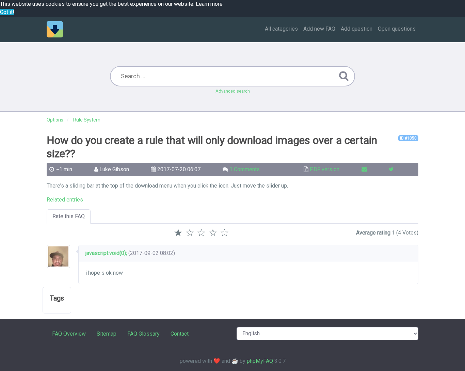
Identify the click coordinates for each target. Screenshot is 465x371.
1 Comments (244, 169)
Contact (180, 333)
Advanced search (232, 91)
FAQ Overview (69, 333)
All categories (281, 29)
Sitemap (106, 333)
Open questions (397, 29)
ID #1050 (408, 138)
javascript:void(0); (106, 253)
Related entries (65, 199)
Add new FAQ (319, 29)
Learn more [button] (209, 4)
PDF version (324, 169)
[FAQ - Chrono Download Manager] (55, 29)
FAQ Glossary (143, 333)
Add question (356, 29)
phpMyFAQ (260, 361)
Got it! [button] (7, 12)
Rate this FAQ (68, 216)
